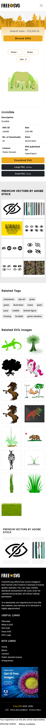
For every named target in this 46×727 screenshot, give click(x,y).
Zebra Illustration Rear (11, 463)
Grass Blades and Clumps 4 (11, 488)
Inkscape (5, 621)
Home (4, 647)
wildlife (15, 310)
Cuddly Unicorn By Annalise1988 (34, 371)
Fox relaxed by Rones (34, 396)
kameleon (32, 420)
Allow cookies (27, 724)
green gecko (10, 351)
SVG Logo (6, 635)
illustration (18, 305)
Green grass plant (11, 442)
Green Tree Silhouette (11, 372)
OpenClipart (31, 153)
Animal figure (29, 310)
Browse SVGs (23, 38)
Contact (5, 653)
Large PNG (23, 167)
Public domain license (11, 657)
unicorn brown (11, 420)
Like (23, 59)
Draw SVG (6, 631)
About (4, 650)
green (6, 305)
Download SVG (23, 160)
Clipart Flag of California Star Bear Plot (34, 440)
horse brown (10, 397)
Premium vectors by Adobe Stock (22, 192)
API (7, 710)
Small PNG (23, 173)
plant (39, 305)
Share (14, 52)
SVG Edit (5, 628)
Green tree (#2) (34, 349)
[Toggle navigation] (41, 5)
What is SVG (7, 624)
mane (30, 305)
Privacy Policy (35, 710)
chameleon (9, 299)
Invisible (19, 316)
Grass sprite (32, 489)
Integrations (7, 660)
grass (32, 299)
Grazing (7, 316)
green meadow (34, 316)
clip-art (21, 299)
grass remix (9, 512)
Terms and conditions (19, 710)
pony (6, 310)
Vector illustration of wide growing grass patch (34, 462)
